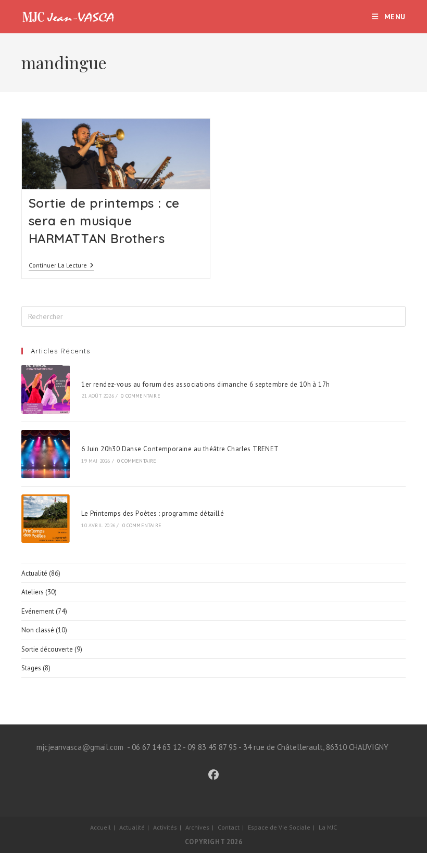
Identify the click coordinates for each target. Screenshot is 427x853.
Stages (31, 668)
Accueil (100, 827)
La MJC (328, 827)
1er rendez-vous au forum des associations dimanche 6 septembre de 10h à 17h (205, 384)
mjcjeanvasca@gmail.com (79, 747)
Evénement (37, 611)
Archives (197, 827)
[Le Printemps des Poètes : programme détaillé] (45, 518)
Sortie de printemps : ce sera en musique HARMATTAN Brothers (104, 220)
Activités (165, 827)
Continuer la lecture (61, 266)
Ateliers (32, 592)
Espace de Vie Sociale (279, 827)
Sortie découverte (47, 649)
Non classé (37, 630)
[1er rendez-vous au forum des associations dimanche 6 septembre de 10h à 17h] (45, 389)
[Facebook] (213, 775)
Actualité (34, 573)
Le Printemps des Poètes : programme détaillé (152, 513)
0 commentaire (140, 395)
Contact (229, 827)
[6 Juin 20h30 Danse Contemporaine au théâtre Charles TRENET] (45, 454)
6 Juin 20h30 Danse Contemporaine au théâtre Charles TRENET (180, 448)
